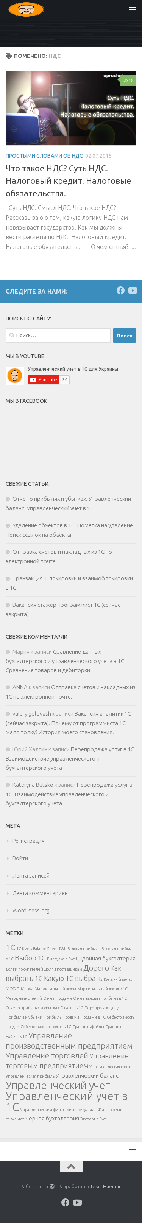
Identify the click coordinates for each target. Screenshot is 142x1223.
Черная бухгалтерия (52, 1118)
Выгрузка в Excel (62, 959)
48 (131, 80)
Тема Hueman (106, 1186)
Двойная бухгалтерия (107, 958)
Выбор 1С (30, 958)
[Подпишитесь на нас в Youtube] (132, 290)
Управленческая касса (109, 1066)
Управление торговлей (47, 1055)
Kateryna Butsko (32, 785)
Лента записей (31, 875)
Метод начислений (24, 998)
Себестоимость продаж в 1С (45, 1026)
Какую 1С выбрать (73, 978)
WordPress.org (31, 910)
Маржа (27, 989)
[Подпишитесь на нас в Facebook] (121, 290)
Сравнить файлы (88, 1026)
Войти (20, 858)
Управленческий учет (58, 1085)
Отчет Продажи (57, 998)
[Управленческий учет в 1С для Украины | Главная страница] (33, 9)
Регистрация (28, 841)
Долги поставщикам (63, 969)
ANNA (20, 687)
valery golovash (31, 713)
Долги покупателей (24, 969)
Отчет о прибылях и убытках (32, 1007)
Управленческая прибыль (30, 1076)
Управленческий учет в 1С (67, 1101)
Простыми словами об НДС (44, 156)
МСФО (13, 989)
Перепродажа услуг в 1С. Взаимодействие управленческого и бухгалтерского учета (71, 758)
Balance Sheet (45, 948)
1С (10, 947)
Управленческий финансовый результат (58, 1109)
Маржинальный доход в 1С (102, 989)
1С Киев (24, 948)
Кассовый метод (118, 979)
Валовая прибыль (83, 948)
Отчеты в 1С (71, 1007)
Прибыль (52, 1017)
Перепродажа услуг (102, 1007)
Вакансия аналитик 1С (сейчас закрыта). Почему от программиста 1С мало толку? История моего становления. (68, 722)
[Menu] (132, 9)
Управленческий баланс (87, 1075)
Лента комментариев (40, 893)
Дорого (96, 967)
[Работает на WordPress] (51, 1186)
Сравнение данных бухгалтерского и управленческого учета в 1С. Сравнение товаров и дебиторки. (66, 660)
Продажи (70, 1017)
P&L (62, 948)
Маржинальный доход (55, 989)
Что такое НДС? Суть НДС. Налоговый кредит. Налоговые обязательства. (68, 180)
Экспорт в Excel (94, 1119)
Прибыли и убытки (24, 1017)
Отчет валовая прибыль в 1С (100, 998)
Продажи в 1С (93, 1017)
